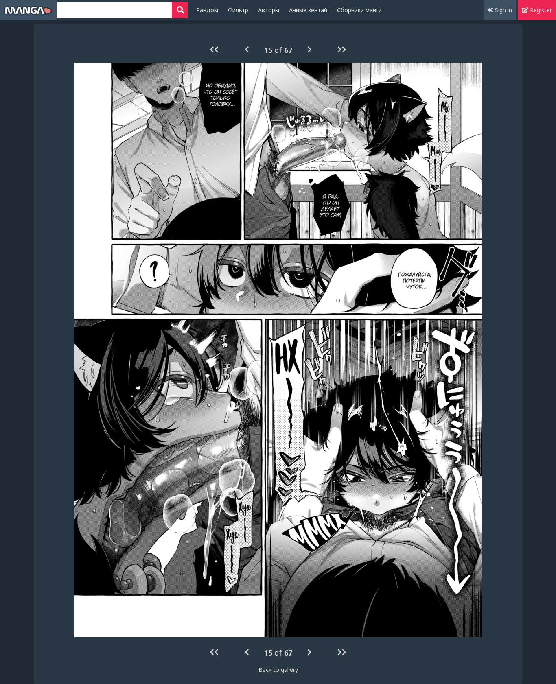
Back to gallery (278, 669)
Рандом (207, 10)
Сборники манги (359, 10)
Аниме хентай (308, 10)
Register (540, 10)
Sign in (502, 10)
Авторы (268, 10)
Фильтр (238, 10)
